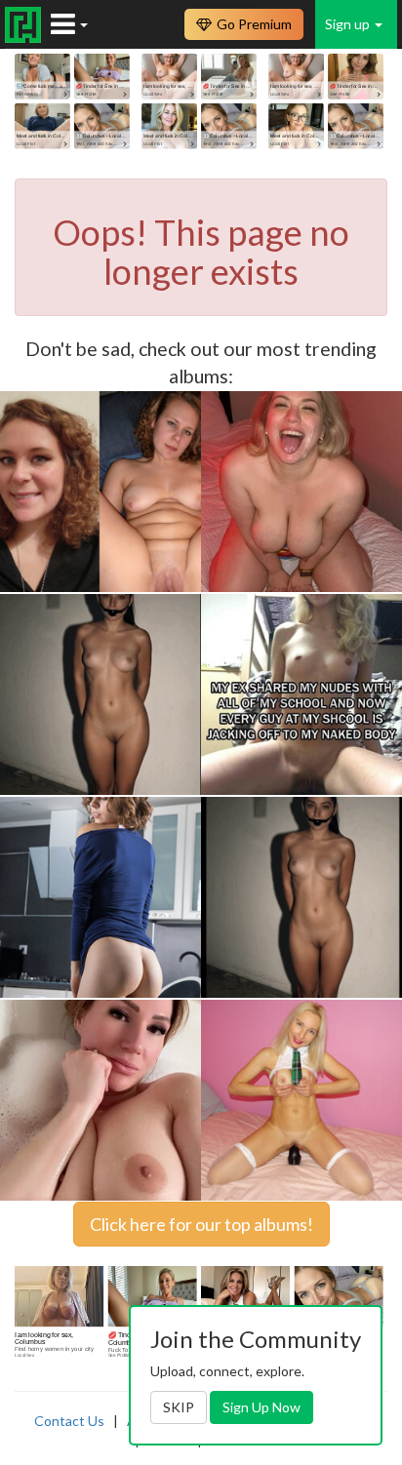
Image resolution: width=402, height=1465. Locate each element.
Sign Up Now (261, 1407)
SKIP (178, 1407)
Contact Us (69, 1420)
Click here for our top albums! (201, 1224)
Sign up (349, 24)
